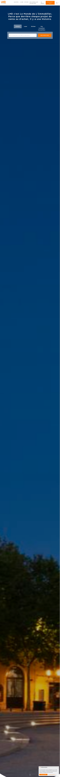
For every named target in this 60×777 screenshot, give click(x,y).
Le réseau (42, 3)
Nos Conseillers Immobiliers (34, 3)
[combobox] (23, 35)
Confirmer (43, 774)
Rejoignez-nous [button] (50, 3)
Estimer (26, 2)
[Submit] (10, 35)
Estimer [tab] (33, 26)
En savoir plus (51, 774)
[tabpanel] (30, 35)
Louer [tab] (25, 26)
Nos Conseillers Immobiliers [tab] (41, 28)
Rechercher (45, 35)
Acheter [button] (16, 2)
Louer (21, 2)
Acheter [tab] (18, 26)
